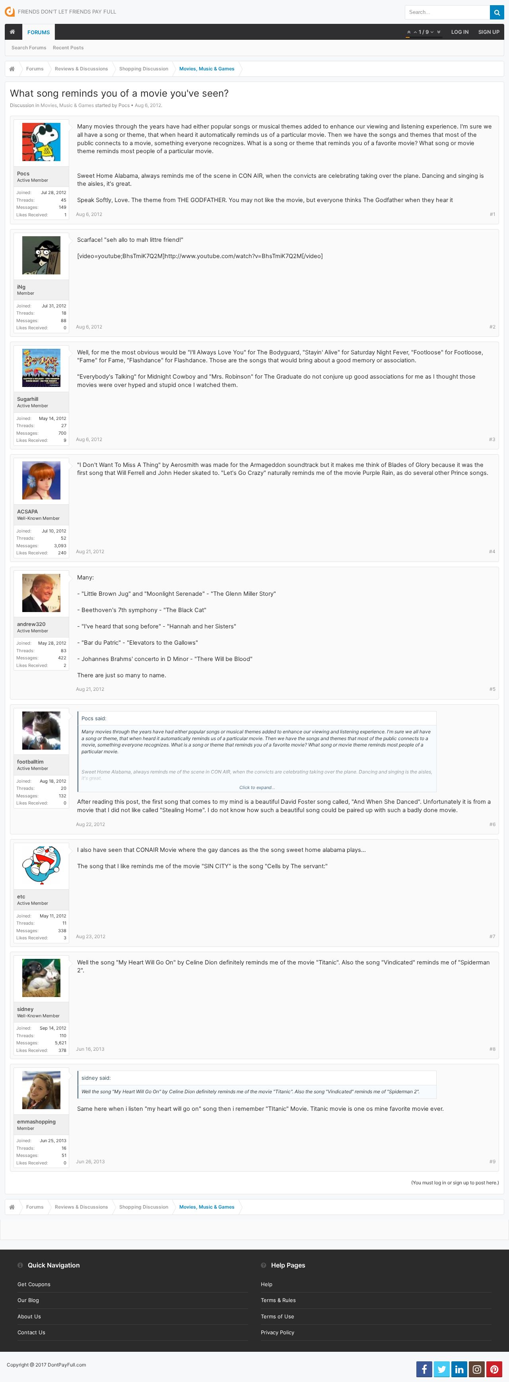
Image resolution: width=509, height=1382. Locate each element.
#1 (492, 214)
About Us (29, 1316)
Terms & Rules (278, 1300)
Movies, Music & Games (67, 105)
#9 (492, 1161)
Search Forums (29, 48)
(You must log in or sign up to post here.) (455, 1183)
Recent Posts (68, 48)
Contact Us (31, 1332)
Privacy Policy (277, 1332)
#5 (492, 689)
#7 (492, 936)
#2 (492, 327)
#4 (492, 551)
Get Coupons (34, 1284)
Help (266, 1284)
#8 (492, 1049)
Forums (38, 32)
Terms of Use (277, 1316)
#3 (492, 439)
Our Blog (28, 1300)
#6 (492, 824)
